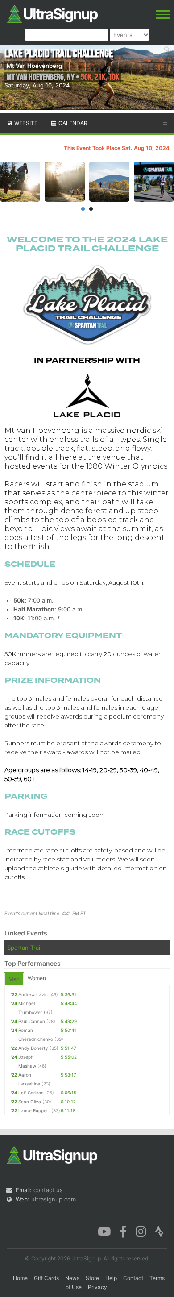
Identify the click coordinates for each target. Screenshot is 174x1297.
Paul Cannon (31, 1021)
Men (14, 979)
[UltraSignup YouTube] (104, 1230)
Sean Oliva (29, 1101)
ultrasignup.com (53, 1199)
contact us (48, 1189)
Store (92, 1278)
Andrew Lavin (33, 994)
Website (25, 123)
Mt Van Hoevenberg (34, 65)
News (72, 1278)
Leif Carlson (31, 1092)
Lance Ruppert (34, 1110)
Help (111, 1278)
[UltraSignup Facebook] (123, 1230)
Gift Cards (46, 1278)
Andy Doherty (33, 1048)
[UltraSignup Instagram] (140, 1230)
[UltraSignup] (52, 13)
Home (20, 1278)
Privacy (97, 1287)
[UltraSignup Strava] (159, 1230)
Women (37, 978)
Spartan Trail (24, 947)
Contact (133, 1278)
